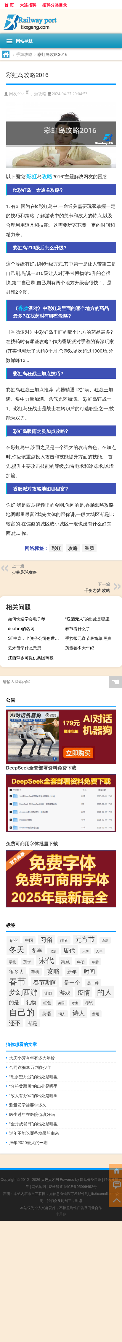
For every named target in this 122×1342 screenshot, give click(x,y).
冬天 (16, 949)
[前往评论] (115, 1185)
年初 (81, 961)
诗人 (79, 1012)
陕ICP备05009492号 (80, 1186)
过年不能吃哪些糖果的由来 (34, 1133)
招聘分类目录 (54, 5)
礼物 (31, 1002)
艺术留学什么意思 (24, 648)
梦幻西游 (23, 992)
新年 (72, 971)
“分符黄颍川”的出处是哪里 (33, 1086)
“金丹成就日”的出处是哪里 (33, 1123)
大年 (99, 951)
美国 (61, 1003)
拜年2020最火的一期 (28, 1142)
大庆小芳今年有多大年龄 (32, 1058)
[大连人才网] (61, 21)
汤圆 (48, 993)
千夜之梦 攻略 (97, 590)
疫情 (84, 992)
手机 (35, 972)
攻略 (47, 176)
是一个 (72, 982)
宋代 (46, 959)
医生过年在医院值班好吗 (32, 1114)
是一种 (93, 983)
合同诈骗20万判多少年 (30, 1067)
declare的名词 (21, 628)
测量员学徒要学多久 (27, 1105)
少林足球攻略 (24, 572)
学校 (12, 961)
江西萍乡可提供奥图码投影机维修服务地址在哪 (35, 657)
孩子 (27, 961)
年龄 (95, 961)
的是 (14, 1002)
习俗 (46, 939)
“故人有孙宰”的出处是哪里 (33, 1095)
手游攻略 (24, 54)
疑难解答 (56, 1186)
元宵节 (85, 939)
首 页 (9, 5)
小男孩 (61, 1213)
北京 (53, 951)
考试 (89, 1002)
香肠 (23, 308)
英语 (46, 1013)
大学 (85, 951)
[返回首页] (115, 1170)
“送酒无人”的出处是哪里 (87, 619)
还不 (15, 1022)
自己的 (22, 1012)
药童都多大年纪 (79, 648)
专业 (13, 940)
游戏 (64, 992)
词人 (61, 1013)
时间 (89, 971)
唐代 (69, 950)
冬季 (37, 950)
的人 (104, 992)
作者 (64, 940)
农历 (105, 940)
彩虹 (31, 176)
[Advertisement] (61, 1281)
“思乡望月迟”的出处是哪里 (33, 1076)
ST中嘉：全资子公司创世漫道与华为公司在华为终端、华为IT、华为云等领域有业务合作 (35, 638)
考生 (75, 1002)
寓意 (65, 961)
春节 (17, 980)
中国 (29, 940)
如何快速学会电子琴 (26, 619)
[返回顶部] (115, 1199)
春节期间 (45, 982)
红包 (47, 1002)
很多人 (16, 971)
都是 (32, 1023)
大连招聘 (28, 5)
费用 (95, 1013)
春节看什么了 (77, 628)
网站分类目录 (90, 1179)
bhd (21, 94)
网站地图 (39, 1186)
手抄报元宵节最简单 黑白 (88, 638)
